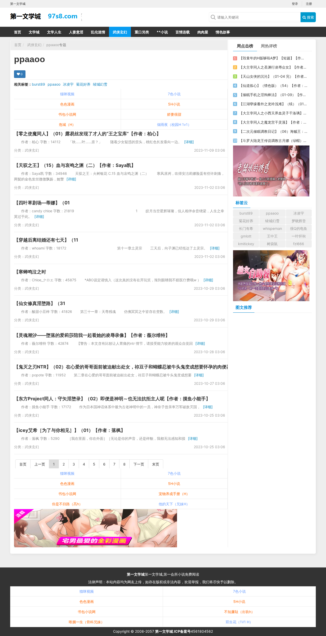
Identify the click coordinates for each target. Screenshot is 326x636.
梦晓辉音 (299, 221)
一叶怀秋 (299, 236)
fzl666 (298, 244)
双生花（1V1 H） (239, 622)
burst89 (38, 84)
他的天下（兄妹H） (174, 504)
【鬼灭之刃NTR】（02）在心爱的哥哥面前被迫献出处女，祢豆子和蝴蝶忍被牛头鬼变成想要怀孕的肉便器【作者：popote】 (142, 366)
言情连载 (182, 32)
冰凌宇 (68, 84)
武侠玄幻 (120, 32)
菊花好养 (83, 84)
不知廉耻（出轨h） (239, 612)
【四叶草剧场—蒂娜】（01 (42, 202)
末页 (155, 464)
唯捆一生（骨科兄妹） (86, 622)
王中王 (272, 236)
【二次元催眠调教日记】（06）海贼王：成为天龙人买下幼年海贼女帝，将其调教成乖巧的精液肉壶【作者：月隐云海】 (273, 131)
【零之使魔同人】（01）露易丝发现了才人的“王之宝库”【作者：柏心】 (87, 133)
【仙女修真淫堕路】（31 (39, 303)
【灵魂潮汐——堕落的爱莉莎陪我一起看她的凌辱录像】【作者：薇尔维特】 (92, 335)
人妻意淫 (76, 32)
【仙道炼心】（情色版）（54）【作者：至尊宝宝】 (273, 85)
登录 (295, 4)
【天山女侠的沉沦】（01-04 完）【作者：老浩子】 (273, 76)
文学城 (34, 32)
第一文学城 (136, 574)
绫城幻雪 (100, 84)
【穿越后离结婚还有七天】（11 (46, 240)
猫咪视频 (67, 94)
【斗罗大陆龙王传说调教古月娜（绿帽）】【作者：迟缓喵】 (273, 140)
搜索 (310, 17)
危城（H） (67, 124)
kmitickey (246, 244)
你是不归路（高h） (67, 504)
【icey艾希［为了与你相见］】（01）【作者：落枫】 (69, 430)
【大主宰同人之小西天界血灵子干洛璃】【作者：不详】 (273, 113)
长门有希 (246, 228)
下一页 (138, 464)
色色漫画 (67, 104)
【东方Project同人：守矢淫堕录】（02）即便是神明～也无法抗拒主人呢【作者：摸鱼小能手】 (112, 398)
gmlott (246, 236)
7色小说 (174, 94)
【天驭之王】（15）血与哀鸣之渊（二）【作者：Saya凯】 (75, 165)
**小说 (162, 32)
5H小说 (174, 104)
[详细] (189, 142)
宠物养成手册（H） (174, 494)
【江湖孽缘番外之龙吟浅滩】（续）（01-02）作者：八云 (273, 104)
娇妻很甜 (174, 114)
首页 (17, 32)
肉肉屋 (202, 32)
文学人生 (54, 32)
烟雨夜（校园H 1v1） (174, 124)
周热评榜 (269, 45)
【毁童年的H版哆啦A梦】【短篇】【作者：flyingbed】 (273, 58)
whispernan (272, 228)
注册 (309, 4)
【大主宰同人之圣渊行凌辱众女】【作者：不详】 (273, 67)
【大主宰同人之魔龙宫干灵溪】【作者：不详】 (273, 122)
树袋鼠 (272, 244)
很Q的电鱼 (298, 228)
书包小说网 (67, 114)
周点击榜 (245, 45)
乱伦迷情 (98, 32)
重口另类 (142, 32)
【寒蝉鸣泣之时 (30, 271)
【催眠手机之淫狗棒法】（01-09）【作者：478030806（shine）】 (273, 94)
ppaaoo (52, 45)
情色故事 (223, 32)
